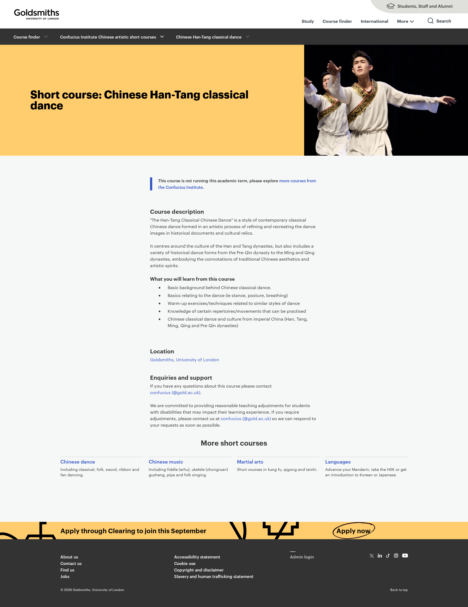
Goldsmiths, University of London (184, 359)
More (402, 21)
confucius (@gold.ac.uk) (175, 392)
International (374, 21)
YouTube (405, 556)
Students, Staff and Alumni (414, 7)
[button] (161, 36)
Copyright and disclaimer (199, 570)
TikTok (388, 556)
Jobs (64, 576)
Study (308, 21)
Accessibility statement (197, 557)
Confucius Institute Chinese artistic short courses (108, 37)
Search (439, 26)
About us (69, 557)
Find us (67, 570)
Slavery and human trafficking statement (213, 576)
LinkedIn (380, 556)
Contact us (71, 563)
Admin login (302, 557)
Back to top (399, 589)
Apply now (353, 530)
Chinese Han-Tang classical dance (209, 37)
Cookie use (185, 563)
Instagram (396, 556)
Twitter (372, 556)
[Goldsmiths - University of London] (37, 14)
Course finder (337, 21)
